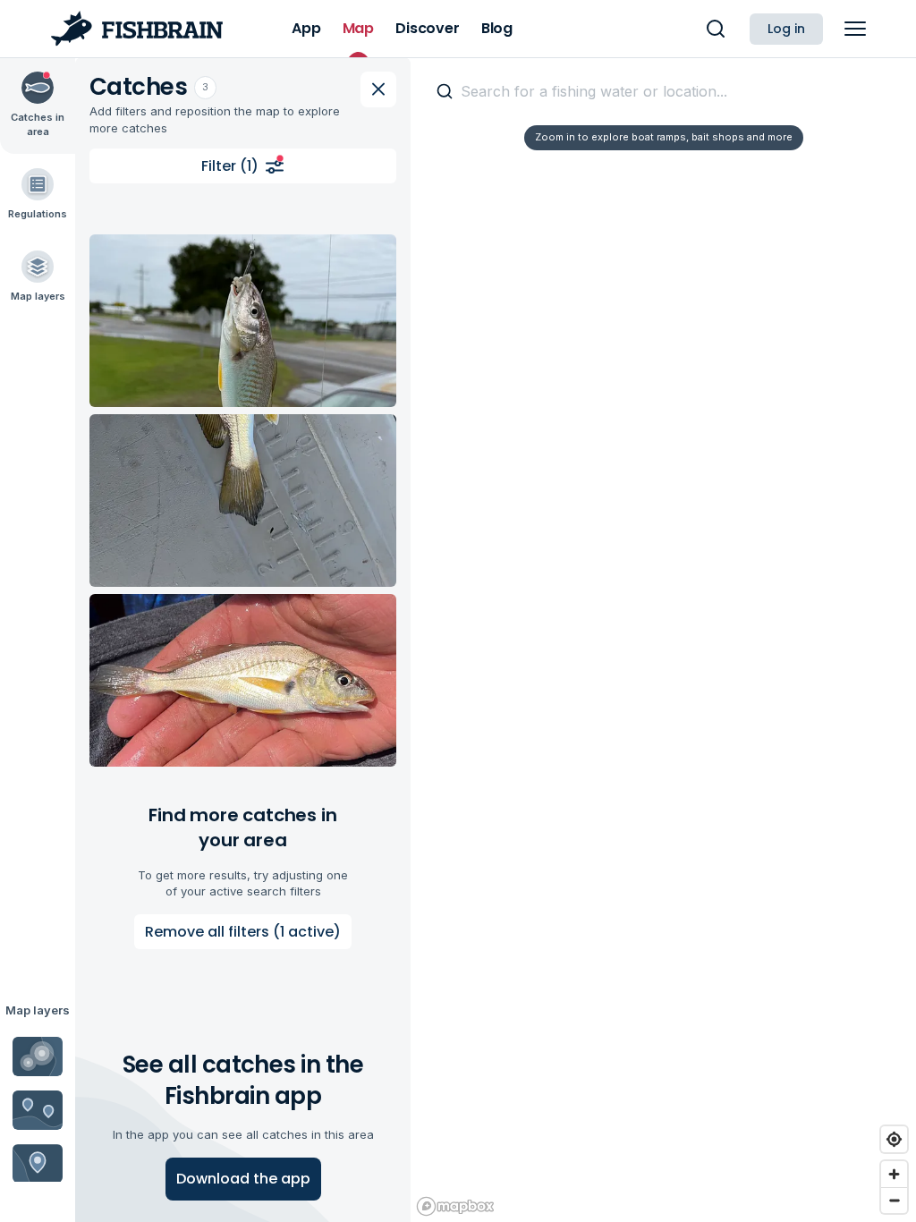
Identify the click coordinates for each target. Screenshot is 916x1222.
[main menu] (855, 28)
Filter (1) (230, 166)
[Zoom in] (894, 1174)
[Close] (378, 89)
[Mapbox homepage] (455, 1206)
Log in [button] (786, 29)
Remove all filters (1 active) (243, 931)
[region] (663, 639)
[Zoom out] (894, 1200)
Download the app (243, 1178)
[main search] (715, 28)
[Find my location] (894, 1139)
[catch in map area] (242, 320)
